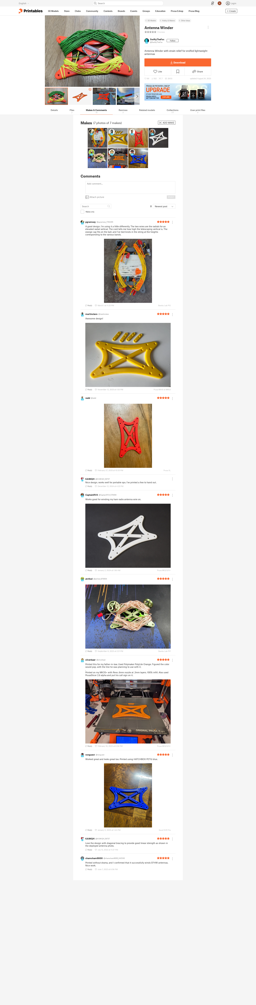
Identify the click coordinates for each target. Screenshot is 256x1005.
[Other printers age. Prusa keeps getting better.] (177, 92)
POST (171, 197)
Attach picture (97, 197)
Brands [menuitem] (121, 11)
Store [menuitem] (66, 11)
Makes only (90, 212)
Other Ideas (185, 20)
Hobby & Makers (168, 20)
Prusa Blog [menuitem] (194, 11)
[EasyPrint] (212, 3)
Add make (168, 122)
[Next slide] (137, 96)
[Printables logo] (31, 11)
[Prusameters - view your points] (219, 3)
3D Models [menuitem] (53, 11)
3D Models (152, 20)
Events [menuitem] (133, 11)
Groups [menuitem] (146, 11)
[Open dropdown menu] (208, 27)
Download (179, 62)
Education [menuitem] (160, 11)
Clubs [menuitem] (78, 11)
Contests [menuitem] (108, 11)
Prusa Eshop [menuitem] (177, 11)
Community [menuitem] (92, 11)
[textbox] (130, 187)
